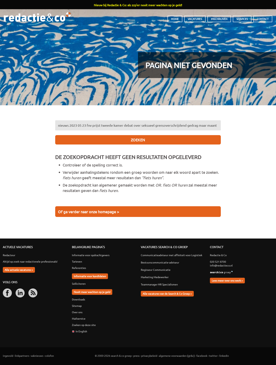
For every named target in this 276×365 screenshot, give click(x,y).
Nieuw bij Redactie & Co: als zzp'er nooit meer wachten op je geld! (138, 5)
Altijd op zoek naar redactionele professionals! (30, 261)
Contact (263, 18)
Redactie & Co (37, 17)
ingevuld (8, 355)
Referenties (79, 267)
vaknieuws (37, 355)
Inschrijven (219, 18)
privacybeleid (149, 355)
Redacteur (9, 255)
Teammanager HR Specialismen (159, 284)
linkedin (224, 355)
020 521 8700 (218, 261)
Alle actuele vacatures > (19, 269)
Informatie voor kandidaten (90, 276)
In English (81, 331)
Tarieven (77, 261)
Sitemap (77, 305)
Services (242, 18)
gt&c (191, 355)
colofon (49, 355)
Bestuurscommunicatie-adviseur (160, 262)
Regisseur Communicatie (155, 269)
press (136, 355)
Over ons (77, 312)
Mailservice (78, 318)
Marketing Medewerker (155, 277)
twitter (213, 355)
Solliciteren (79, 283)
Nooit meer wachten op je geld (92, 292)
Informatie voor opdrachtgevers (90, 255)
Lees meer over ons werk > (227, 280)
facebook (201, 355)
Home (175, 18)
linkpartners (22, 355)
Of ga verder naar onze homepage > (88, 211)
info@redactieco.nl (221, 265)
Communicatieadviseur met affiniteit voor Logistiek (171, 255)
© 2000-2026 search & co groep (113, 355)
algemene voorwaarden (173, 355)
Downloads (78, 299)
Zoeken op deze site (84, 325)
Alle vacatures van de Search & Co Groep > (167, 293)
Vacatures (195, 18)
